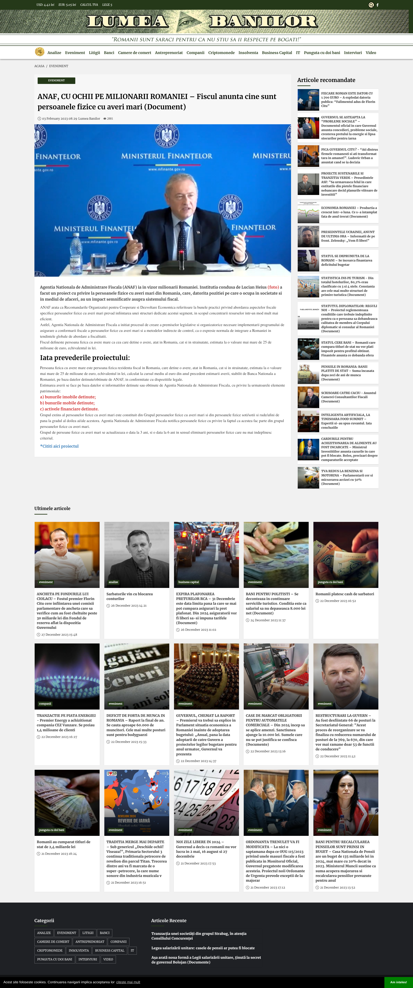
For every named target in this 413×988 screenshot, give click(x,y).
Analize (54, 52)
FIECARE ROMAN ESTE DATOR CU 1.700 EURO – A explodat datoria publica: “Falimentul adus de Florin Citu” (348, 99)
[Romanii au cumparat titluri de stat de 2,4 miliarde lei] (67, 803)
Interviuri (353, 52)
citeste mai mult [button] (128, 982)
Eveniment (75, 52)
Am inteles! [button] (398, 982)
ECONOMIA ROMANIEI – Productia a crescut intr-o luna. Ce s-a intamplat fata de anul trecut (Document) (349, 212)
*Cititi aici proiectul (59, 446)
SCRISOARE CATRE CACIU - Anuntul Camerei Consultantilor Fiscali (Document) (348, 397)
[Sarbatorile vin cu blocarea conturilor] (136, 555)
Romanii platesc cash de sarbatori (345, 594)
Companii (196, 52)
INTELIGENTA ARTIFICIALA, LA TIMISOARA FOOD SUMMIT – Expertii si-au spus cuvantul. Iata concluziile (346, 421)
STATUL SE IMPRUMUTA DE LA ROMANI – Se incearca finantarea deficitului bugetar (346, 260)
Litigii (94, 52)
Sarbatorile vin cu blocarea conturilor (129, 596)
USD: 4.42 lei (45, 5)
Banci (109, 52)
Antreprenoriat (169, 52)
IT (298, 52)
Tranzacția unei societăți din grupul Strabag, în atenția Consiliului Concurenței (199, 936)
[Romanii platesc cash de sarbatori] (345, 555)
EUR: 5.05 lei (67, 5)
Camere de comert (134, 52)
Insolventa (248, 52)
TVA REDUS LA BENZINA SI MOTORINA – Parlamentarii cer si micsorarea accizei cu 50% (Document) (347, 477)
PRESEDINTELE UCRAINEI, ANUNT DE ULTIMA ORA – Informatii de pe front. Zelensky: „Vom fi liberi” (348, 236)
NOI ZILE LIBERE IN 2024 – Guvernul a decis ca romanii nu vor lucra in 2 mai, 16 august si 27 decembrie (206, 849)
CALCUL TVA (89, 5)
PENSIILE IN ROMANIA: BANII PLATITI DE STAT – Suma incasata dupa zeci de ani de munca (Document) (347, 373)
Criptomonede (221, 52)
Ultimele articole (52, 508)
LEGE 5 (107, 5)
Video (371, 52)
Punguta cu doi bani (322, 52)
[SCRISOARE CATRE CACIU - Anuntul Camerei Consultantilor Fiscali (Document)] (308, 397)
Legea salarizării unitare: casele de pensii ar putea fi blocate (203, 948)
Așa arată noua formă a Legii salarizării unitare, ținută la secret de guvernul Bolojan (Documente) (206, 960)
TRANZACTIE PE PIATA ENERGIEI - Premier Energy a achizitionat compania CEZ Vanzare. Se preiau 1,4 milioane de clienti (66, 723)
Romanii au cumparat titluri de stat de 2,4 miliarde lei (63, 844)
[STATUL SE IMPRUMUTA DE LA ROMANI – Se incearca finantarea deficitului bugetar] (308, 260)
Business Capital (277, 52)
